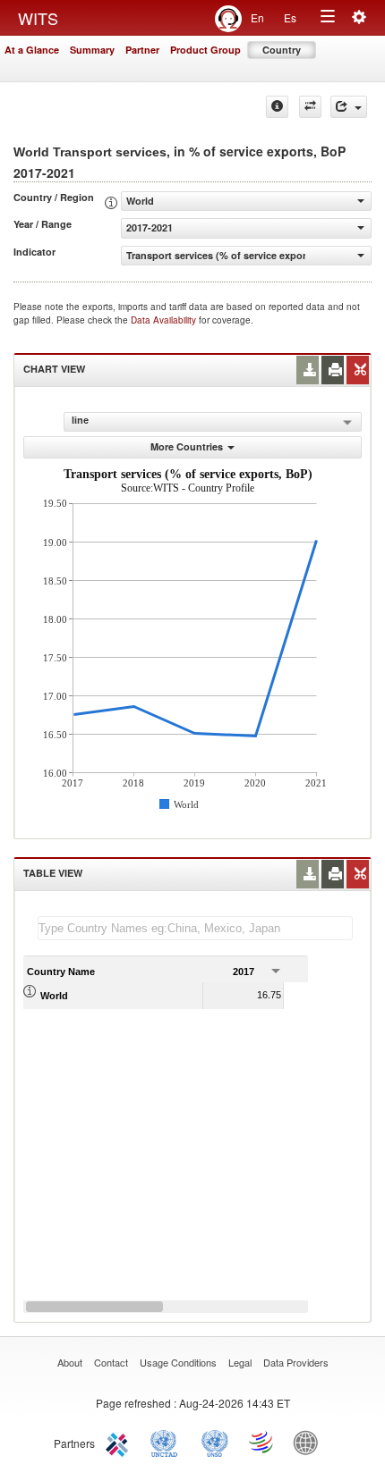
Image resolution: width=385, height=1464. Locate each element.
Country (281, 49)
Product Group (205, 49)
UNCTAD (167, 1442)
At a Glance (31, 49)
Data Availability (165, 320)
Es (290, 17)
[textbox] (195, 928)
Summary (92, 49)
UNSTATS (215, 1442)
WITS (38, 17)
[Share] (348, 107)
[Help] (277, 107)
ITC (120, 1442)
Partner (142, 49)
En (257, 17)
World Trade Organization (262, 1442)
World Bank (310, 1442)
